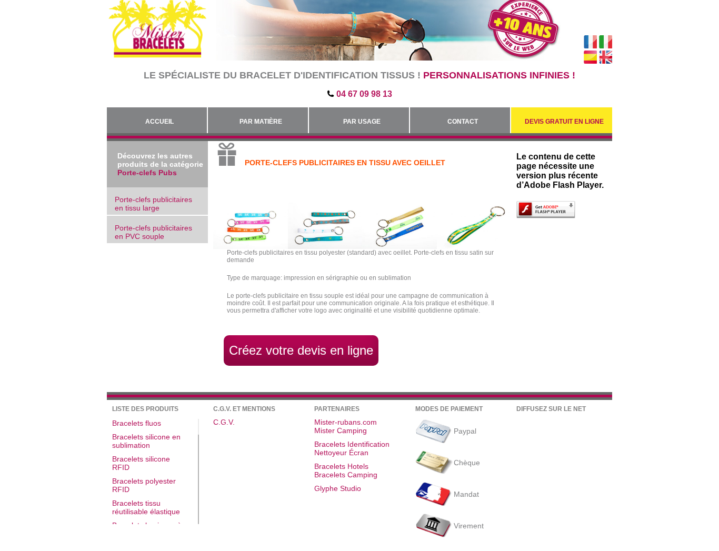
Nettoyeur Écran (341, 452)
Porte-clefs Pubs (147, 172)
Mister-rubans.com (345, 422)
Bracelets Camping (345, 474)
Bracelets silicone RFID (141, 463)
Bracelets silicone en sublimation (146, 441)
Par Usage (362, 121)
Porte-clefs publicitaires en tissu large (153, 203)
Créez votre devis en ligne (301, 350)
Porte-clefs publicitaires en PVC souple (153, 232)
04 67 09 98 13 (364, 93)
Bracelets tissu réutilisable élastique (146, 507)
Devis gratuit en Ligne (564, 121)
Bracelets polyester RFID (144, 485)
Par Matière (260, 121)
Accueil (159, 121)
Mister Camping (340, 430)
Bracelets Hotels (341, 466)
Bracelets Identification (352, 444)
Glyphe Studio (337, 488)
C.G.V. (224, 422)
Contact (462, 121)
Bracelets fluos (136, 423)
